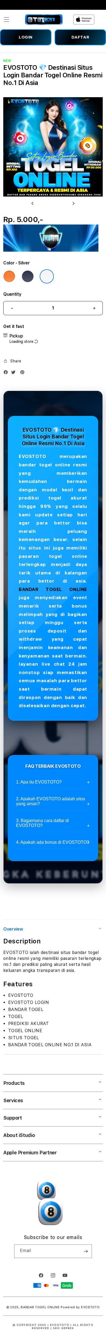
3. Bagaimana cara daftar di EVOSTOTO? (42, 823)
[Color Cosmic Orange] (9, 276)
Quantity (12, 294)
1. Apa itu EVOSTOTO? (39, 782)
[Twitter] (14, 373)
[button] (6, 19)
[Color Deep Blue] (28, 276)
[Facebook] (7, 373)
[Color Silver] (46, 276)
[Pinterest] (23, 373)
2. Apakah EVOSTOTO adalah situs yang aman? (50, 801)
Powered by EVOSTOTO (80, 1307)
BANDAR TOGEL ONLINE (53, 589)
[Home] (44, 19)
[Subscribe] (86, 1251)
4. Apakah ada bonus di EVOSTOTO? (52, 842)
